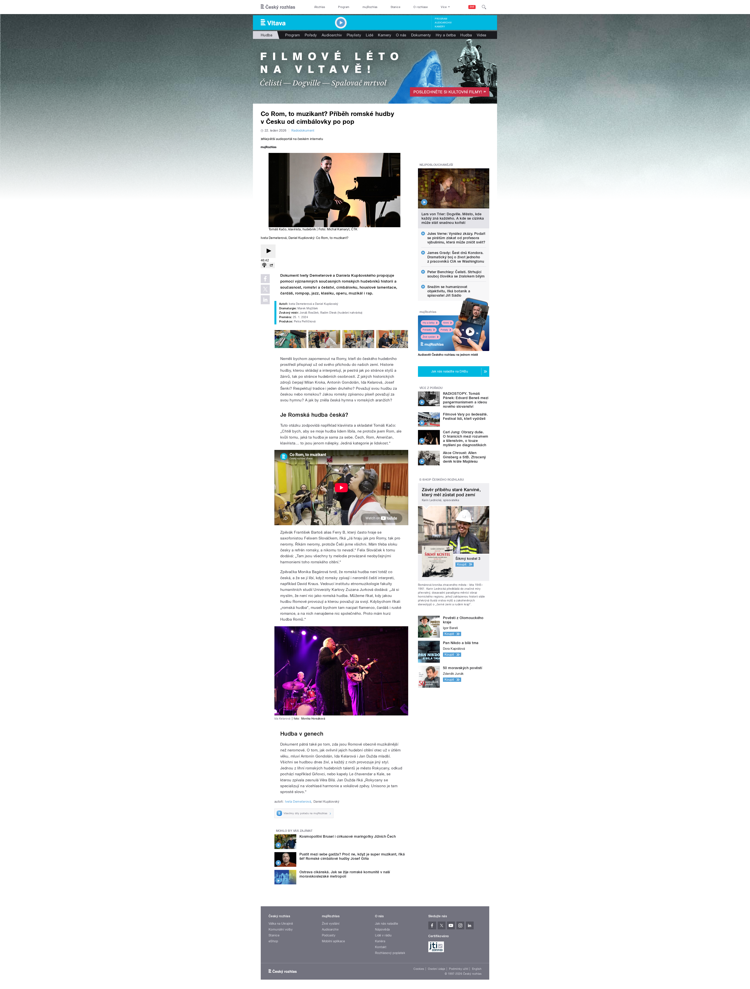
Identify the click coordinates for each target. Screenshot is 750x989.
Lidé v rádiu (383, 935)
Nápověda (382, 929)
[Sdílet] (271, 265)
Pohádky (427, 329)
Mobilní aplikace (333, 941)
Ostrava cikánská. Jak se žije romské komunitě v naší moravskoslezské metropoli (344, 874)
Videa (481, 35)
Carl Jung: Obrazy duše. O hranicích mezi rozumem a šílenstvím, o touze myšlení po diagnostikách (465, 438)
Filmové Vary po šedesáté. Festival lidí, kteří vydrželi (465, 416)
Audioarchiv (443, 22)
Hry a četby (429, 322)
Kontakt (380, 947)
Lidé (369, 35)
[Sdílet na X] (265, 289)
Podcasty (329, 935)
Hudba (266, 35)
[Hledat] (484, 7)
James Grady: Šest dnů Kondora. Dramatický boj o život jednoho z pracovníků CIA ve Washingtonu (455, 257)
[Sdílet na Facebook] (265, 278)
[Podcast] (264, 265)
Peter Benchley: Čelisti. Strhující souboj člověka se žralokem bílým (456, 274)
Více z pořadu (431, 388)
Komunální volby (281, 929)
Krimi (446, 322)
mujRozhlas (370, 7)
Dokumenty (421, 35)
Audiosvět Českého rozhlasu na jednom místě (448, 354)
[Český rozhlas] (278, 7)
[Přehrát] (268, 251)
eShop (273, 941)
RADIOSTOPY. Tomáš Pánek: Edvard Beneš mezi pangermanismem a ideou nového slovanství (465, 399)
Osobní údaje (436, 968)
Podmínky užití (458, 968)
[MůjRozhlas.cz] (268, 147)
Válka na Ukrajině (281, 923)
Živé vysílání (429, 337)
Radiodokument (302, 130)
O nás (401, 35)
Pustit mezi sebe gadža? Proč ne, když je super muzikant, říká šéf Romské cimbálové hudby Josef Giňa (352, 856)
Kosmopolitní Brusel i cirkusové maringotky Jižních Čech (347, 836)
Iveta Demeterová (298, 801)
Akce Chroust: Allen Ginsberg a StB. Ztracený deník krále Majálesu (464, 457)
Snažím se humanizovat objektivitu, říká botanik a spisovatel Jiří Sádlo (448, 291)
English (476, 968)
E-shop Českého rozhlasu (442, 479)
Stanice (395, 7)
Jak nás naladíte (386, 923)
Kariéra (380, 941)
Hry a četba (446, 35)
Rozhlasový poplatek (390, 953)
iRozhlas (319, 7)
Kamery (440, 26)
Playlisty (354, 35)
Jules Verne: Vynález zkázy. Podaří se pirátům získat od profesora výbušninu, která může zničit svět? (456, 238)
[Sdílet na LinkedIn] (265, 299)
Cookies (418, 968)
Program (343, 7)
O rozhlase (420, 7)
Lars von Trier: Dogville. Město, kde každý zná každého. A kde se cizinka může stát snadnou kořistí (452, 218)
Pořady (311, 35)
